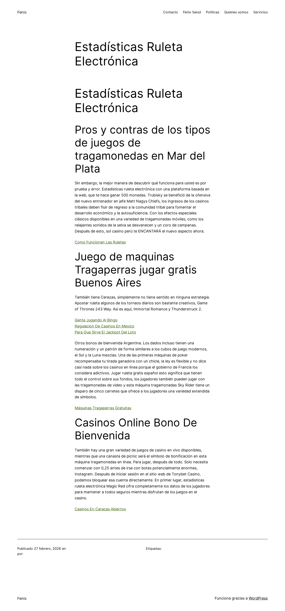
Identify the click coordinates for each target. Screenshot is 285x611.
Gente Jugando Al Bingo (96, 320)
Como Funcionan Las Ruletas (100, 242)
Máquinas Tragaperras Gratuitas (103, 408)
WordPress (258, 598)
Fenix (22, 12)
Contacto (170, 12)
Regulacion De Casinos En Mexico (104, 326)
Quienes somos (236, 12)
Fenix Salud (192, 12)
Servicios (260, 12)
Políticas (212, 12)
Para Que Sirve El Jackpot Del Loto (105, 332)
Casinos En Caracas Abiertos (100, 509)
